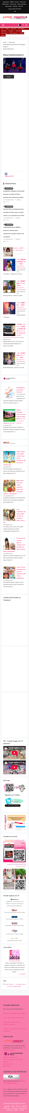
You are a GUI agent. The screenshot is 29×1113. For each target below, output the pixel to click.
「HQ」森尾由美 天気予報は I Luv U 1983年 (21, 262)
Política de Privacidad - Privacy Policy (13, 1059)
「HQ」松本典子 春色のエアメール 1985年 (21, 355)
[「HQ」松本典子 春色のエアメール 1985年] (9, 358)
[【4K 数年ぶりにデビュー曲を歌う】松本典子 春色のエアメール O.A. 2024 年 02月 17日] (9, 329)
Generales (11, 30)
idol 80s (3, 35)
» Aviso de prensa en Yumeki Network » (18, 862)
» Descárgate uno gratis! (21, 866)
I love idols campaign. (14, 961)
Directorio (5, 1062)
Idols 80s (15, 6)
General (17, 2)
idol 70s (21, 33)
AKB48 (12, 2)
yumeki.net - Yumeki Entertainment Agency (14, 1013)
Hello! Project (5, 4)
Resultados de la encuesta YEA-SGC (21, 390)
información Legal (8, 1064)
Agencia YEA (9, 176)
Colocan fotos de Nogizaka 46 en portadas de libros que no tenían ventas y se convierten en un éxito (13, 212)
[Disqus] (14, 101)
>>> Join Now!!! (22, 974)
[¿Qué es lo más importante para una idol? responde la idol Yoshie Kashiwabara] (9, 572)
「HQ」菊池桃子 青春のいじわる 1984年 (22, 283)
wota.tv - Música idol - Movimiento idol (13, 1018)
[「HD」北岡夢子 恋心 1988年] (9, 308)
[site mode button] (19, 25)
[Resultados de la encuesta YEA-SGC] (9, 393)
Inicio (2, 28)
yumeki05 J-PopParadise (11, 337)
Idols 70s (20, 6)
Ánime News (8, 6)
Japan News (6, 2)
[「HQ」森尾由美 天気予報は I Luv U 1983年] (9, 265)
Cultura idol (23, 2)
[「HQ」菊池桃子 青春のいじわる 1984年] (9, 286)
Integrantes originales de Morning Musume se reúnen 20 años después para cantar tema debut (13, 194)
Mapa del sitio (7, 1066)
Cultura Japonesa (21, 4)
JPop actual (13, 4)
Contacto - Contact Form (10, 1057)
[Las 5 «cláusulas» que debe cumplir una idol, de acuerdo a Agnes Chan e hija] (9, 514)
